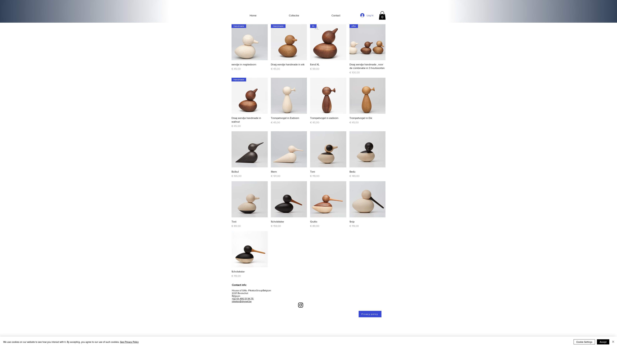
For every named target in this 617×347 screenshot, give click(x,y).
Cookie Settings (584, 341)
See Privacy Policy (129, 341)
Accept (603, 341)
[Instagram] (300, 305)
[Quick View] (289, 96)
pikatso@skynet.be (241, 301)
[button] (382, 15)
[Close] (613, 341)
